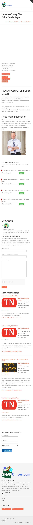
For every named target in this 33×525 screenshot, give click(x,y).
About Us (21, 522)
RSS (2, 493)
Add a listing (4, 495)
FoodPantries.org (6, 508)
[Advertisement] (16, 41)
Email (3, 310)
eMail (10, 254)
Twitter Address (6, 79)
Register (4, 498)
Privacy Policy (4, 520)
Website (6, 310)
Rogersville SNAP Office (26, 21)
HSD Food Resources (17, 508)
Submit (4, 287)
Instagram (4, 81)
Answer (21, 173)
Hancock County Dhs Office (10, 296)
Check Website (5, 74)
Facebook (4, 76)
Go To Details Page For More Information (12, 317)
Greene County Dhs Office (10, 326)
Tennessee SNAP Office (14, 21)
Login (3, 500)
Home (7, 21)
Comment (6, 260)
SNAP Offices (16, 4)
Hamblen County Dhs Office (10, 398)
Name (5, 248)
